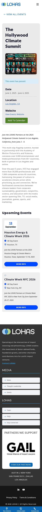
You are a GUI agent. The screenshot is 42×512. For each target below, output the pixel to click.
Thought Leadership (14, 386)
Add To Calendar (16, 120)
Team (9, 410)
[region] (21, 449)
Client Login (21, 511)
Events (9, 392)
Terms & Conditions (27, 498)
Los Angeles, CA (12, 104)
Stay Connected (12, 423)
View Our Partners (21, 465)
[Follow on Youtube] (23, 489)
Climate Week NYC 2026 (20, 279)
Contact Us (35, 511)
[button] (37, 3)
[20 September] (5, 275)
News (9, 380)
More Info (21, 264)
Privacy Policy (11, 498)
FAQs (9, 416)
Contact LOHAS (8, 363)
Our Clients (7, 511)
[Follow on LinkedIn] (18, 489)
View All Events (16, 14)
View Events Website (14, 114)
